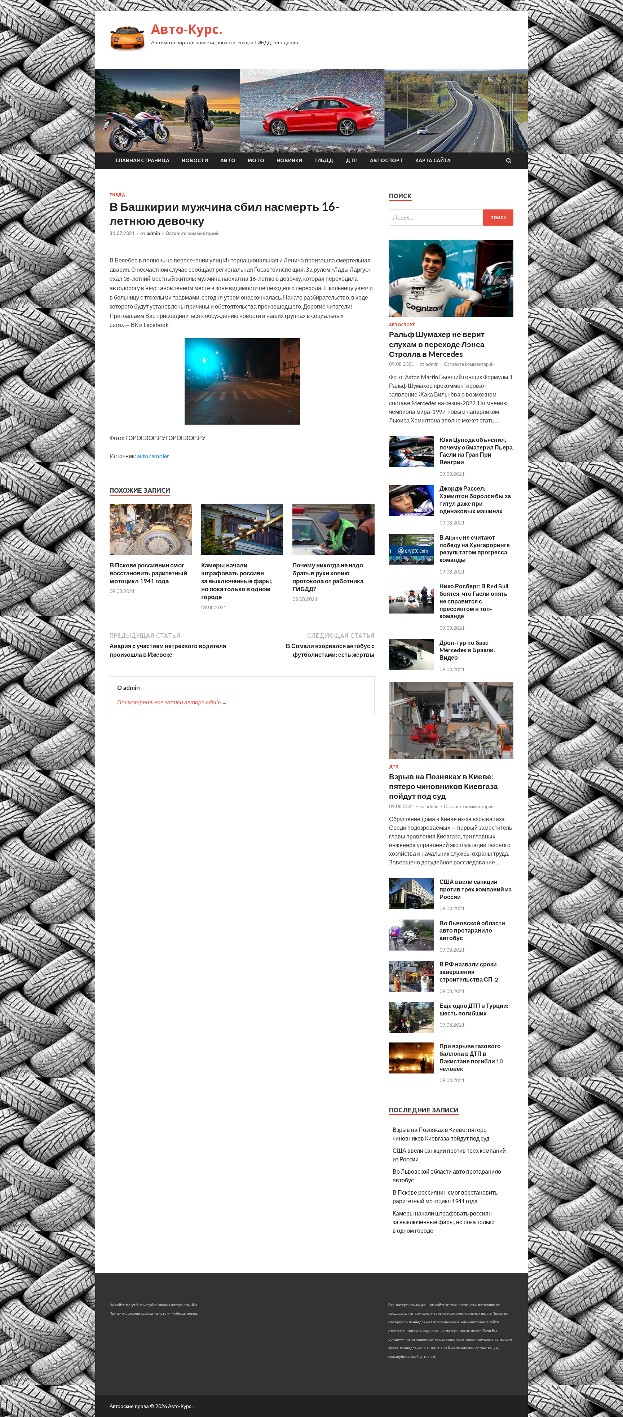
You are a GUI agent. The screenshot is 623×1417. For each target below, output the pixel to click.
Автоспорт (386, 160)
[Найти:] (451, 217)
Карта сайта (433, 160)
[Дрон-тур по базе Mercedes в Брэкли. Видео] (411, 667)
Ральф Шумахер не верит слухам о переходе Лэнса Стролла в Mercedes (437, 343)
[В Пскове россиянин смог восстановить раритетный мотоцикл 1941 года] (151, 556)
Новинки (289, 160)
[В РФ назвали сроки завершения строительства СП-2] (411, 989)
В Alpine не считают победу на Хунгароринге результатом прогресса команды (474, 548)
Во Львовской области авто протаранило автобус (472, 931)
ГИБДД (323, 160)
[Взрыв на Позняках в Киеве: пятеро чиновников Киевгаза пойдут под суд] (451, 760)
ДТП (352, 160)
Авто (227, 160)
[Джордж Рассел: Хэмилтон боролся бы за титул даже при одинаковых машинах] (411, 513)
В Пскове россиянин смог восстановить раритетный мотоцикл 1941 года (148, 573)
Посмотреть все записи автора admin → (172, 702)
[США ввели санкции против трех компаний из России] (411, 906)
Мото (256, 160)
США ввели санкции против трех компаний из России (475, 889)
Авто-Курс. (186, 29)
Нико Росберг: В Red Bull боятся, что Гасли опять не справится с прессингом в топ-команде (473, 601)
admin (153, 233)
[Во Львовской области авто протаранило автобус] (411, 948)
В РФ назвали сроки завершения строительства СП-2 (468, 972)
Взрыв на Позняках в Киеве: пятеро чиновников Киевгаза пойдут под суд (443, 786)
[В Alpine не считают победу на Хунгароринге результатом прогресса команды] (411, 562)
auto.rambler (153, 455)
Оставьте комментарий (192, 233)
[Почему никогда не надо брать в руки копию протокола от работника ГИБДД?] (333, 556)
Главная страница (142, 160)
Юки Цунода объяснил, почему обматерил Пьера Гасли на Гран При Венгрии (476, 450)
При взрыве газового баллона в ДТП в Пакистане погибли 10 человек (471, 1057)
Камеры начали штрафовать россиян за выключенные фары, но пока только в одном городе (237, 581)
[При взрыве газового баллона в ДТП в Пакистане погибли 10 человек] (411, 1071)
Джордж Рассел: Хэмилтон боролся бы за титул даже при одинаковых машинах (475, 499)
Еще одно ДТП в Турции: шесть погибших (473, 1009)
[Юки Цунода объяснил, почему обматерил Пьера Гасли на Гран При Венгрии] (411, 464)
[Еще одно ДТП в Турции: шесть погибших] (411, 1030)
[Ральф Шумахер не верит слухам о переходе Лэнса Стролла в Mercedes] (451, 318)
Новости (195, 160)
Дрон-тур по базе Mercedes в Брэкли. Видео (467, 650)
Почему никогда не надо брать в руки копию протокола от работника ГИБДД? (327, 577)
